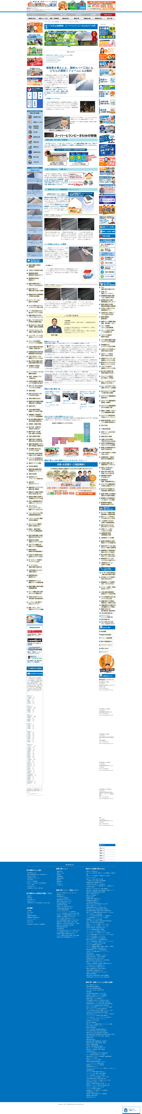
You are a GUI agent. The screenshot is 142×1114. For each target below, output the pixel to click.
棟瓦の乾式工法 (90, 953)
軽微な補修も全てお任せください (64, 899)
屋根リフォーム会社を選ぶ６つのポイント (96, 961)
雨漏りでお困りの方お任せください (64, 901)
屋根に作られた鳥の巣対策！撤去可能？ (65, 925)
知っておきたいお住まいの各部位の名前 (95, 990)
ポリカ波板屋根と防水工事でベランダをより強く (67, 932)
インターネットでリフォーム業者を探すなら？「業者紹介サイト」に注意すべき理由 (101, 886)
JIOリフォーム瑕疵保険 (32, 881)
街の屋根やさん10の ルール (33, 877)
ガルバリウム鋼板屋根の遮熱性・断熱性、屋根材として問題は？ (100, 946)
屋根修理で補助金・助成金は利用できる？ (66, 933)
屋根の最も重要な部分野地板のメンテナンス (96, 1061)
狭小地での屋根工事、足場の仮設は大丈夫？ (96, 927)
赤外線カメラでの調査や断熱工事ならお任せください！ (69, 915)
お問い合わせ (108, 14)
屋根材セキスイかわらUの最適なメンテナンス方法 (97, 926)
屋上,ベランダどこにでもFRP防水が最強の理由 (97, 1008)
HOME (45, 21)
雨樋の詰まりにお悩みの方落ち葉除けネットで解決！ (68, 923)
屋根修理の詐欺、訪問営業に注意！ (94, 882)
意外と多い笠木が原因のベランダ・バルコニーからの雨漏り (99, 1007)
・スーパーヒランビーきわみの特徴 (54, 56)
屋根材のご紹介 (90, 1037)
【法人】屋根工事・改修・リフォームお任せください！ (69, 930)
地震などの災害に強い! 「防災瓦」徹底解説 (96, 956)
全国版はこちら (90, 456)
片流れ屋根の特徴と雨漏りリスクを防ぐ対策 (96, 993)
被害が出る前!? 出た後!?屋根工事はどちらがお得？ (97, 903)
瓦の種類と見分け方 (91, 1051)
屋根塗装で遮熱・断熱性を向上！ (94, 898)
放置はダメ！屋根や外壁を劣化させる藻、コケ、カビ (98, 1083)
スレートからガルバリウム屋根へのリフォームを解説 (98, 932)
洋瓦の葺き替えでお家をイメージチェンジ (96, 1081)
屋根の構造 (89, 991)
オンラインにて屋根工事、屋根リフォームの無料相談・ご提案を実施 (101, 873)
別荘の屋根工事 (60, 928)
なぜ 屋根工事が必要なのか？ (93, 902)
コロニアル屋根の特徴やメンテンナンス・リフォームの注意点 (100, 934)
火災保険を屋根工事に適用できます (64, 908)
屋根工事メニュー (61, 894)
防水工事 (109, 18)
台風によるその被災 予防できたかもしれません (97, 971)
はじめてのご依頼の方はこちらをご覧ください (67, 892)
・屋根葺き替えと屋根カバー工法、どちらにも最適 (58, 55)
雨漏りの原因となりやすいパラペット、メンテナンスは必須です (100, 1013)
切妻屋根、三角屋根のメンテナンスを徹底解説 (97, 995)
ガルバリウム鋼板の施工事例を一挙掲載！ (96, 929)
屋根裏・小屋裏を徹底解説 (92, 1044)
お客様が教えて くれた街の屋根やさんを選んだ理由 (38, 902)
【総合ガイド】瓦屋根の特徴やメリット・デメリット (98, 951)
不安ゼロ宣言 (30, 879)
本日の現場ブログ (31, 899)
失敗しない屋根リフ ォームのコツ (94, 905)
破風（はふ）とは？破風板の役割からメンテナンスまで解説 (99, 1024)
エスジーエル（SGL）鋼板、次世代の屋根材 (96, 1073)
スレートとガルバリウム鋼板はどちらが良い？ (97, 931)
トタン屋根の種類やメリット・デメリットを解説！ (98, 917)
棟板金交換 (65, 18)
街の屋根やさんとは (31, 872)
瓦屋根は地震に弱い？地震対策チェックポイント (97, 954)
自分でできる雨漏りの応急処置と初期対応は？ (97, 1029)
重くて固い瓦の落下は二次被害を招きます (96, 966)
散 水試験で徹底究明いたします (64, 903)
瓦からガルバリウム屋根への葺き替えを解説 (96, 943)
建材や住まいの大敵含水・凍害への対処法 (96, 1049)
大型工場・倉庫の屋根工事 (62, 909)
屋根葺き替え (32, 18)
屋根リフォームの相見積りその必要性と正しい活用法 (98, 875)
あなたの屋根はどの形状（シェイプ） (95, 1025)
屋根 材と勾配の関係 (91, 1027)
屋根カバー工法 (43, 18)
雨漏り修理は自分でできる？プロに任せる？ (96, 996)
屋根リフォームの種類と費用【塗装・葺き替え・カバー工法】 (100, 912)
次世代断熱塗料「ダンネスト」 (93, 1092)
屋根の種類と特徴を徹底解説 (93, 986)
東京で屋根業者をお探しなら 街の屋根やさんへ (37, 874)
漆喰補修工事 (60, 876)
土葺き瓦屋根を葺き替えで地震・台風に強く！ (97, 1078)
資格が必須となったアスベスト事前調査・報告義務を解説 (99, 1056)
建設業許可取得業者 (31, 915)
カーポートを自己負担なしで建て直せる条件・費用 (68, 913)
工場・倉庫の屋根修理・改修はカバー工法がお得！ (68, 920)
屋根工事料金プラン (61, 896)
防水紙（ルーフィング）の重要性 (94, 1059)
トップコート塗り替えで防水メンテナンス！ (96, 1018)
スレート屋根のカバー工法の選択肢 (94, 914)
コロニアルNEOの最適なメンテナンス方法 (96, 936)
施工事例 (78, 14)
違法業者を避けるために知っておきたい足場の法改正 (98, 977)
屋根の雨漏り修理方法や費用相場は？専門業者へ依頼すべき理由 (100, 1034)
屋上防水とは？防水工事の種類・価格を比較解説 (97, 1012)
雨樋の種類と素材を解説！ (62, 926)
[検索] (114, 24)
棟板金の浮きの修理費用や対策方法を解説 (96, 892)
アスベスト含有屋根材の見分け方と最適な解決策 (97, 1053)
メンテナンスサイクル (91, 877)
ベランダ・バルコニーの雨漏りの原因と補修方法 (97, 1015)
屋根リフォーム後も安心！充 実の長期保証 (36, 883)
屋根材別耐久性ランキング (92, 1066)
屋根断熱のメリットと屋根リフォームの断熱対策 (97, 1090)
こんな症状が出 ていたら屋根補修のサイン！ (96, 965)
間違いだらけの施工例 (91, 895)
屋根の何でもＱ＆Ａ (31, 901)
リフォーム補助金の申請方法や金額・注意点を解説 (68, 935)
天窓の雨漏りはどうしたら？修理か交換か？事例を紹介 (99, 1001)
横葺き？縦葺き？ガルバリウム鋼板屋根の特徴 (97, 939)
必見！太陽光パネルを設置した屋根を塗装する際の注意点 (99, 920)
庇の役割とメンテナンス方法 (93, 1020)
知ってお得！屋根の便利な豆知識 (94, 988)
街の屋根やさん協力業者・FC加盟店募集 (36, 924)
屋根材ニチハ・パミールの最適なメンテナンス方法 (98, 924)
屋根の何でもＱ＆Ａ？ (91, 1097)
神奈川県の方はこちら (52, 456)
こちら (53, 354)
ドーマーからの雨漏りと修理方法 (94, 1088)
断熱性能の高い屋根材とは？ (93, 900)
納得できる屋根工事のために (93, 893)
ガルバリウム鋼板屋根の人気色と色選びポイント (97, 948)
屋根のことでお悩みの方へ (92, 871)
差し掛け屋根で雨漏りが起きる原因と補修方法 (97, 1030)
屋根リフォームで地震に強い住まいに (65, 906)
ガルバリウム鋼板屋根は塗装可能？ (94, 944)
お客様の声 (49, 14)
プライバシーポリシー (32, 919)
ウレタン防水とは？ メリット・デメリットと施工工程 (99, 1017)
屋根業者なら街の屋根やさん (33, 917)
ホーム (34, 14)
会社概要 (93, 14)
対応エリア (29, 914)
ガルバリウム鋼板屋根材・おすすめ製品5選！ (96, 937)
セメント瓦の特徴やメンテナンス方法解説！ (96, 1075)
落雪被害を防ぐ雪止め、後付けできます (95, 958)
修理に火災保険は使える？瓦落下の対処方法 (96, 968)
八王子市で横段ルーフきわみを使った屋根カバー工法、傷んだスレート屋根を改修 (66, 371)
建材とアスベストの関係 (92, 1058)
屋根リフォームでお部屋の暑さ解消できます (96, 1047)
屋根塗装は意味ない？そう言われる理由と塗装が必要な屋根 (99, 1003)
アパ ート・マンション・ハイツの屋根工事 (66, 911)
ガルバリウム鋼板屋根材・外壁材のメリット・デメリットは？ (100, 941)
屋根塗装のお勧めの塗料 (92, 1095)
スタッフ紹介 (30, 912)
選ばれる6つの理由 (31, 876)
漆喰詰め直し (87, 18)
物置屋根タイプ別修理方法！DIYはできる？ (66, 916)
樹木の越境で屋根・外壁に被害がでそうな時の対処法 (98, 960)
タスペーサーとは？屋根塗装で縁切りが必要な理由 (98, 1005)
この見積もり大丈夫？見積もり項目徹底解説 (96, 880)
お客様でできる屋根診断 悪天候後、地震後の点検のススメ (101, 963)
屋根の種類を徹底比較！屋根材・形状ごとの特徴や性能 (99, 910)
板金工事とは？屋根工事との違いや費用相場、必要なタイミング (100, 890)
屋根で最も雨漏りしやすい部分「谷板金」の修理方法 (98, 1035)
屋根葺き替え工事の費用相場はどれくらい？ (66, 937)
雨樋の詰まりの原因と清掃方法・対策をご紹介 (67, 921)
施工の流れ (63, 14)
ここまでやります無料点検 (62, 898)
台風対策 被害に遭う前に (62, 904)
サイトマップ (30, 922)
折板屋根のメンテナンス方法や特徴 (94, 919)
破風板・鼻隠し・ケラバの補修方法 (94, 998)
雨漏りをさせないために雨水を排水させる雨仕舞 (97, 1032)
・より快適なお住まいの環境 (53, 60)
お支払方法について (31, 886)
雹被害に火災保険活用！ (92, 973)
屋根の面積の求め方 (91, 1039)
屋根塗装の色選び (90, 897)
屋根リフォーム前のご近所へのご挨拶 (95, 879)
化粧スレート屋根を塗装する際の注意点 (95, 922)
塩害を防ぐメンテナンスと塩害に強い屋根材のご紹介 (98, 1085)
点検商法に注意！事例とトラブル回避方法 (96, 884)
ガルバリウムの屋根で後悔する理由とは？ (96, 1071)
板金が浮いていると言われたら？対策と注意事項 (97, 888)
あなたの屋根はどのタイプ (92, 984)
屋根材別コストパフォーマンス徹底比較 (95, 1064)
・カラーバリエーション (51, 58)
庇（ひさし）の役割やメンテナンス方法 (95, 1087)
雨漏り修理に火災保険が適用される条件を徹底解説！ (98, 975)
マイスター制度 (30, 884)
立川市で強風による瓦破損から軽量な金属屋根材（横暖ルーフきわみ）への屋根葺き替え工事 (69, 357)
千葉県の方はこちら (71, 456)
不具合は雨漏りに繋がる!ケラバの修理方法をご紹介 (98, 1000)
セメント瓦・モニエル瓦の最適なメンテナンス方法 (98, 1076)
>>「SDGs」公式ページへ (33, 793)
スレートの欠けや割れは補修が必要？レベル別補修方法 (99, 915)
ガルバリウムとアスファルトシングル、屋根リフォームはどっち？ (101, 1068)
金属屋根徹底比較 (90, 1070)
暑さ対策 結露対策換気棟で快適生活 (95, 1046)
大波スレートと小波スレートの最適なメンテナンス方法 (99, 1080)
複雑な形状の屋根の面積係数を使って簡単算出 (97, 1041)
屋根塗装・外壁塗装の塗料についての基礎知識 (97, 1093)
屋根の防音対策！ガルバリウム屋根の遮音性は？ (97, 949)
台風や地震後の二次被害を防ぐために (95, 970)
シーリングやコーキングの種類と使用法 (95, 1063)
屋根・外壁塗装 (54, 18)
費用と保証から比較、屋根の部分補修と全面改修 (97, 909)
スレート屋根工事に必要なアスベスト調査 (96, 1054)
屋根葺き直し (99, 18)
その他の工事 (60, 884)
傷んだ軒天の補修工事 (91, 1022)
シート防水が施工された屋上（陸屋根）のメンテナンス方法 (99, 1010)
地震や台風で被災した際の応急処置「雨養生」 (97, 1042)
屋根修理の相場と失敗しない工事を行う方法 (96, 907)
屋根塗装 (59, 874)
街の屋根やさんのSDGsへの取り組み (35, 888)
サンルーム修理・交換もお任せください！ (66, 918)
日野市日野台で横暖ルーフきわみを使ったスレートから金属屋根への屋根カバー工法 (66, 343)
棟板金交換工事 (60, 878)
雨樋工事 (76, 18)
